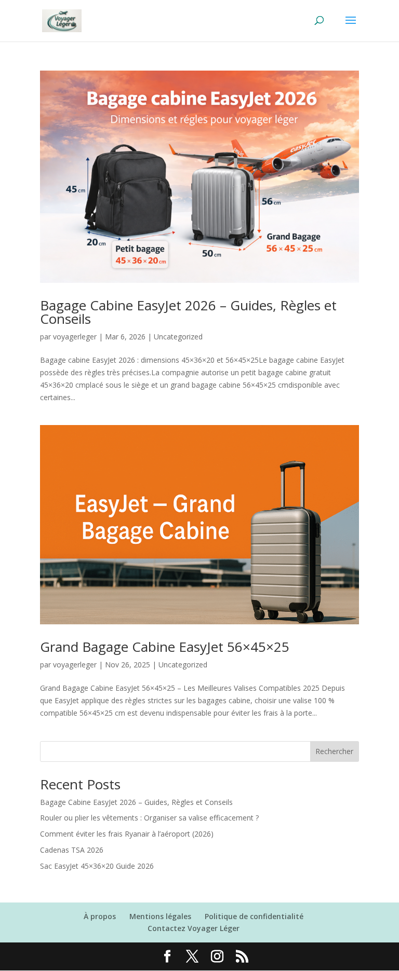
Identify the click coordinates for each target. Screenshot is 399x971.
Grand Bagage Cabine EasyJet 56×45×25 (164, 646)
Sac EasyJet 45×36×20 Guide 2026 (97, 866)
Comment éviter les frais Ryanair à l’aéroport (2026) (127, 834)
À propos (100, 916)
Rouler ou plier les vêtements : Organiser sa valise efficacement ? (149, 818)
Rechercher (334, 751)
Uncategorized (178, 336)
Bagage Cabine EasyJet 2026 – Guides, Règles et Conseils (188, 312)
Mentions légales (160, 916)
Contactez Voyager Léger (194, 928)
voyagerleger (75, 336)
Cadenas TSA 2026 (71, 850)
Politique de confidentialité (254, 916)
